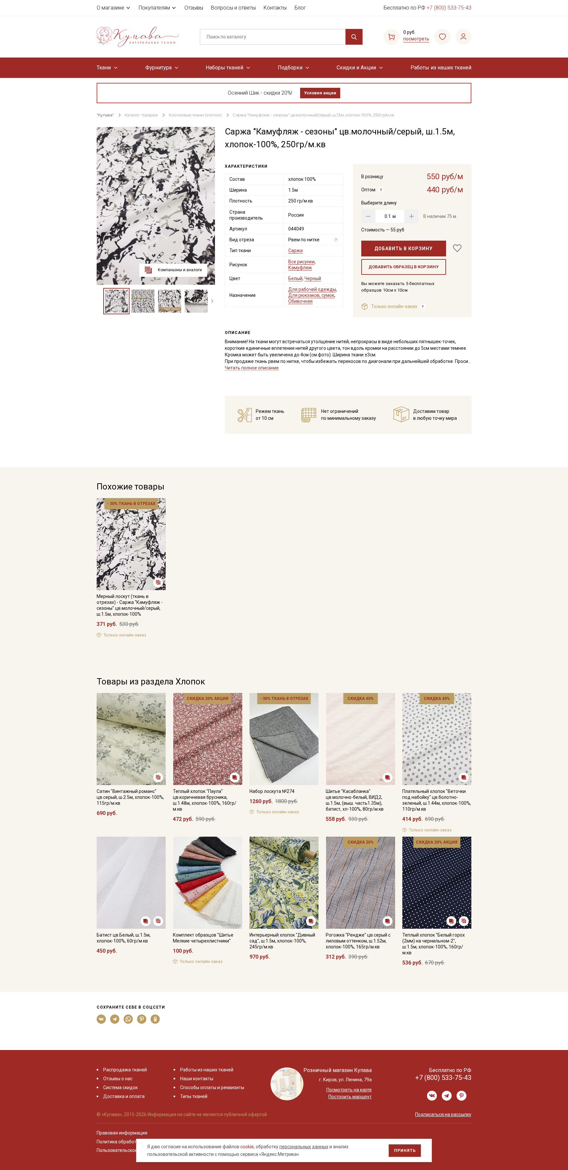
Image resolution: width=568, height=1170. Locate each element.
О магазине (110, 8)
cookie (247, 1146)
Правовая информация (122, 1132)
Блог (300, 8)
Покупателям (154, 8)
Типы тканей (193, 1096)
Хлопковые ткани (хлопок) (195, 114)
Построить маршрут (350, 1096)
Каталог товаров (141, 114)
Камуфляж (300, 267)
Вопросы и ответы (233, 8)
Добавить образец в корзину (403, 266)
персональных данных (303, 1146)
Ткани (104, 67)
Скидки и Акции (356, 67)
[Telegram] (115, 1019)
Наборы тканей (224, 67)
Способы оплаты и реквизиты (212, 1087)
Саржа (295, 250)
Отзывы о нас (117, 1078)
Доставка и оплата (124, 1096)
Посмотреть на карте (349, 1089)
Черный (312, 278)
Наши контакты (196, 1078)
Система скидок (120, 1087)
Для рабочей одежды (312, 289)
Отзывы (193, 8)
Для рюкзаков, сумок (311, 295)
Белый (295, 278)
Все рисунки (301, 261)
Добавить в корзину (403, 248)
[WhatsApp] (128, 1019)
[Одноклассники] (155, 1019)
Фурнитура (158, 67)
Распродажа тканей (125, 1069)
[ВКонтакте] (101, 1019)
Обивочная (300, 301)
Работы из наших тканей (441, 67)
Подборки (290, 67)
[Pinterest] (142, 1019)
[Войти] (463, 37)
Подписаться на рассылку (443, 1114)
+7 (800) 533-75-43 (449, 8)
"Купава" (105, 114)
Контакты (275, 8)
